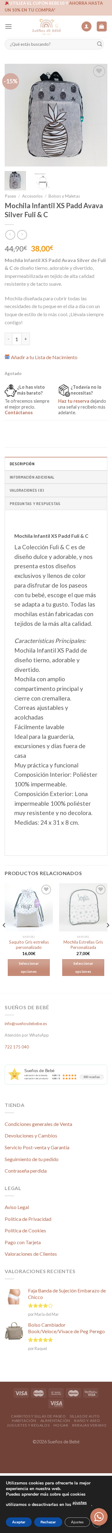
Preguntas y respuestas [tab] (35, 503)
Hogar (61, 1425)
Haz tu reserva (73, 401)
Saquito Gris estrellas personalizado (29, 945)
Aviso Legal (17, 1207)
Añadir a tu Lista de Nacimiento (44, 357)
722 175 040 (17, 1046)
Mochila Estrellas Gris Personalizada (83, 945)
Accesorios (32, 196)
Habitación (24, 1420)
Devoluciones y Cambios (31, 1135)
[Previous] (14, 115)
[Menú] (8, 26)
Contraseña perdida (26, 1171)
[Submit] (99, 44)
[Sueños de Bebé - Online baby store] (46, 26)
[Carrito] (102, 26)
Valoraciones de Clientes (31, 1254)
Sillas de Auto (85, 1416)
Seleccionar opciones (29, 967)
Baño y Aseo (87, 1420)
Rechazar (48, 1522)
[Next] (97, 115)
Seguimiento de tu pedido (31, 1159)
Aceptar (19, 1522)
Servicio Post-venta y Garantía (37, 1147)
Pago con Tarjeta (23, 1242)
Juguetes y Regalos (28, 1425)
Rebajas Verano (89, 1425)
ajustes (79, 1503)
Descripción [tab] (22, 463)
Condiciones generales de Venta (38, 1124)
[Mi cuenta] (86, 26)
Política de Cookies (25, 1230)
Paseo (10, 196)
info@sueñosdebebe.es (26, 1023)
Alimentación (55, 1420)
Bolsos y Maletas (64, 196)
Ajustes (77, 1522)
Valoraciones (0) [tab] (27, 490)
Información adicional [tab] (32, 477)
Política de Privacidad (28, 1219)
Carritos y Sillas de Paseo (38, 1416)
